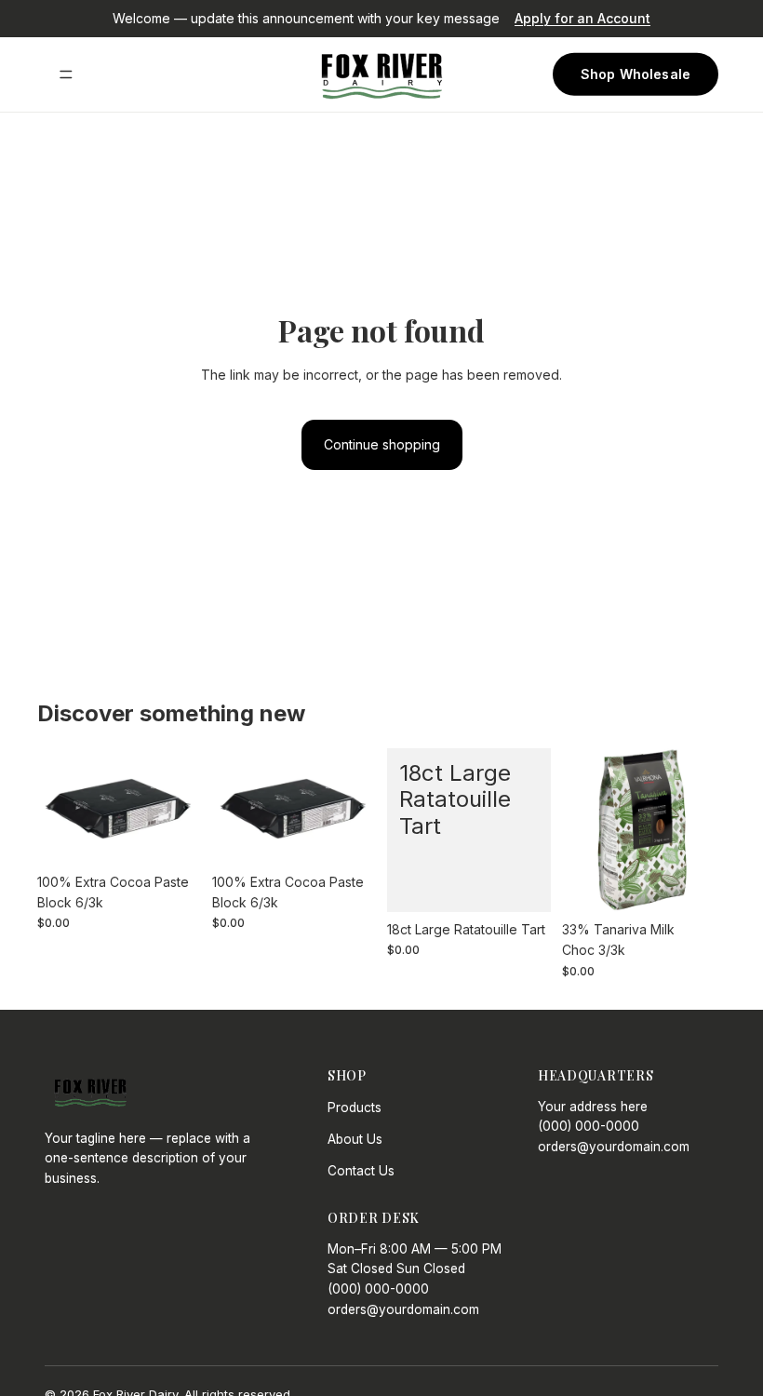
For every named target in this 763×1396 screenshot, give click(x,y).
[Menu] (66, 74)
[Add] (172, 835)
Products (355, 1107)
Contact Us (361, 1170)
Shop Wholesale (635, 74)
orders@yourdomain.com (613, 1146)
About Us (355, 1139)
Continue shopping (382, 444)
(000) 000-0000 (588, 1126)
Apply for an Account (582, 18)
